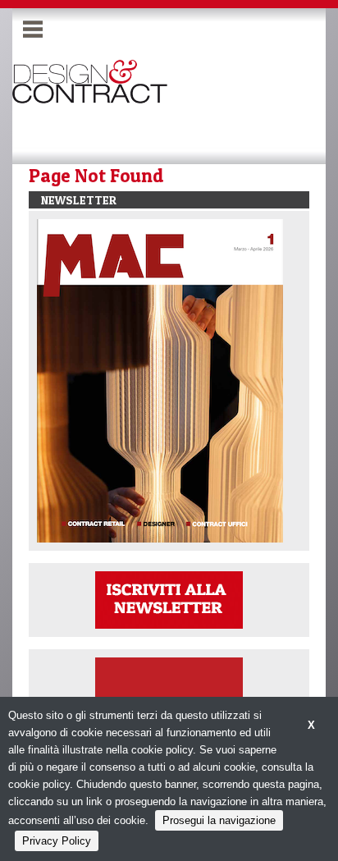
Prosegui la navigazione (219, 820)
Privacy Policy (56, 841)
